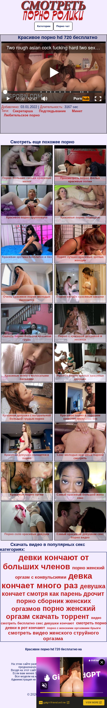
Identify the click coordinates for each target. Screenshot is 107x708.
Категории (43, 26)
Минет (77, 111)
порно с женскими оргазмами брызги (74, 628)
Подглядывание (52, 111)
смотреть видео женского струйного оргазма (53, 635)
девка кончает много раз (47, 580)
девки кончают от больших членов (46, 562)
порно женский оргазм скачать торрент (51, 612)
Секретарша (23, 111)
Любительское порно (22, 115)
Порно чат (63, 26)
